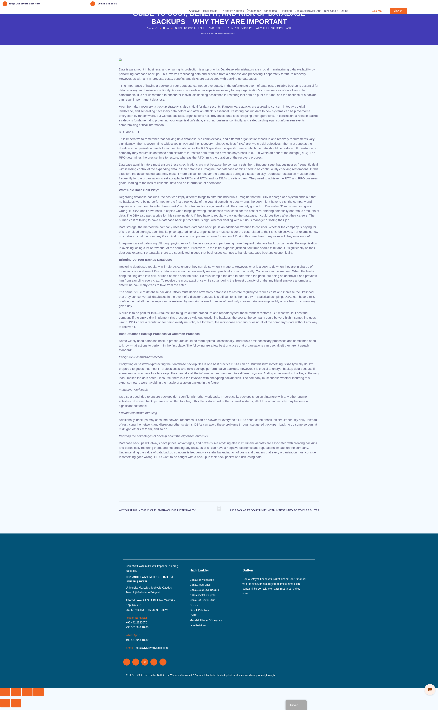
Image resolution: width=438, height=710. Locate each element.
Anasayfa (194, 10)
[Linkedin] (126, 662)
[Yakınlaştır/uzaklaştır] (38, 692)
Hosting (287, 10)
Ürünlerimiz (254, 10)
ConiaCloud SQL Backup (204, 590)
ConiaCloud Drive (200, 584)
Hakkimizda (210, 10)
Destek (194, 605)
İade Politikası (198, 625)
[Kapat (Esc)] (5, 692)
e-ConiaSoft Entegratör (203, 595)
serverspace (224, 33)
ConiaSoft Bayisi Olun (307, 10)
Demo (344, 10)
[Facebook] (135, 662)
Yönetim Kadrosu (233, 10)
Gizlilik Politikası (199, 610)
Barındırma (270, 10)
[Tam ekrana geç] (27, 692)
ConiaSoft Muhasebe (202, 579)
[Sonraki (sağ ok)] (16, 703)
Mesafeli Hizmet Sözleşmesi (206, 620)
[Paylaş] (16, 692)
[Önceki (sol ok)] (5, 703)
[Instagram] (153, 662)
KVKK (193, 615)
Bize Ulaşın (331, 10)
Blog (166, 28)
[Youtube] (162, 662)
